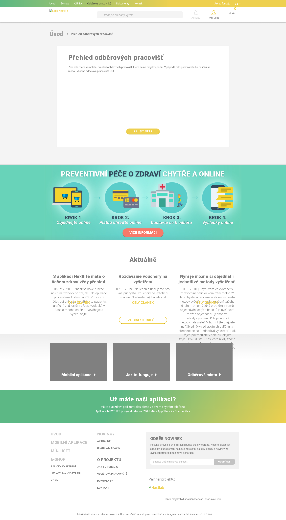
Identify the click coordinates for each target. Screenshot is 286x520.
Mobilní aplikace (76, 374)
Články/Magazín (108, 448)
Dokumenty (122, 3)
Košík (54, 480)
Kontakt (139, 3)
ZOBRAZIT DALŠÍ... (143, 320)
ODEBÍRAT (224, 461)
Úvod (52, 3)
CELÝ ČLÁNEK (79, 303)
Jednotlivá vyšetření (65, 473)
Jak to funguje (222, 3)
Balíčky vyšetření (63, 466)
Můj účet (61, 451)
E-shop (65, 3)
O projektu (109, 459)
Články (78, 3)
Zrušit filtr (143, 131)
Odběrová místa (202, 374)
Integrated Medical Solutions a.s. (183, 514)
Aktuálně (104, 441)
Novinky (106, 434)
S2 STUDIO (206, 514)
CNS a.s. (162, 514)
